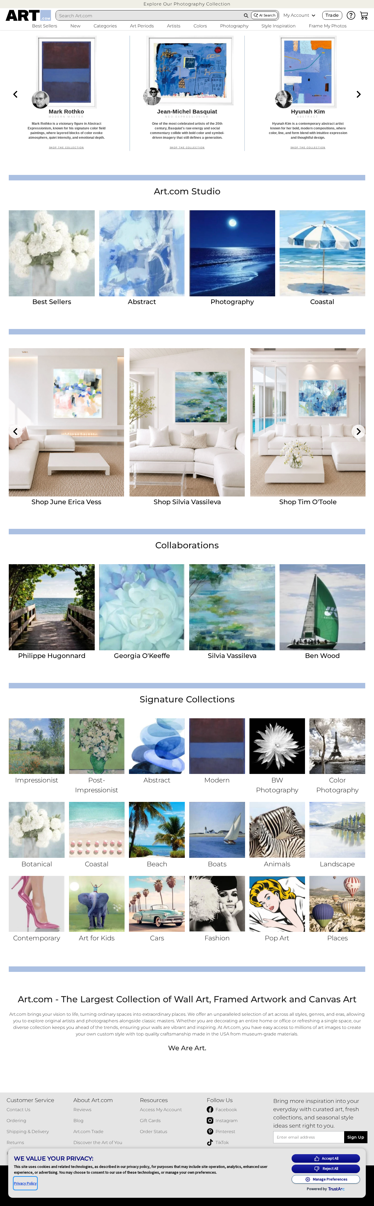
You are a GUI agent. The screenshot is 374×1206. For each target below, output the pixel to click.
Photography (232, 302)
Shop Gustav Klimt (187, 502)
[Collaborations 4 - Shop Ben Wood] (323, 607)
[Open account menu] (313, 15)
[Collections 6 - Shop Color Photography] (337, 746)
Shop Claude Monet (308, 502)
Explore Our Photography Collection (187, 4)
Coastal (322, 302)
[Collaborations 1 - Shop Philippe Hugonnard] (52, 607)
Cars (157, 938)
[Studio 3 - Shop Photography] (232, 253)
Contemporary (36, 938)
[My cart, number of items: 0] (364, 15)
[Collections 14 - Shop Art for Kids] (97, 904)
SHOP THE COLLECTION (66, 149)
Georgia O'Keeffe (142, 656)
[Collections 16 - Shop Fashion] (217, 904)
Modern (217, 780)
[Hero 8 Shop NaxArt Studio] (187, 93)
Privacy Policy (25, 1183)
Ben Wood (322, 656)
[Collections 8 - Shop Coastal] (97, 830)
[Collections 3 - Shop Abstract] (157, 746)
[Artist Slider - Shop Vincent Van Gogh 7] (66, 422)
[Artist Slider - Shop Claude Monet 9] (308, 422)
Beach (157, 864)
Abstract (142, 302)
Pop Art (277, 938)
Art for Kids (96, 938)
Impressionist (36, 780)
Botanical (36, 864)
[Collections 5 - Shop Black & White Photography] (277, 746)
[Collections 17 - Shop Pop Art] (277, 904)
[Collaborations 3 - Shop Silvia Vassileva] (232, 607)
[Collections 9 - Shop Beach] (157, 830)
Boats (217, 864)
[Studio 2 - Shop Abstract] (142, 253)
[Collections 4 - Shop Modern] (217, 746)
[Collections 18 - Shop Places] (337, 904)
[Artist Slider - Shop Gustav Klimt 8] (187, 422)
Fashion (217, 938)
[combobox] (148, 15)
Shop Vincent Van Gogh (66, 502)
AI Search (267, 15)
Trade (332, 15)
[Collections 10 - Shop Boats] (217, 830)
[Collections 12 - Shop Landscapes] (337, 830)
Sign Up (355, 1137)
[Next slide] (358, 94)
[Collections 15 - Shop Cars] (157, 904)
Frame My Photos (328, 26)
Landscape (337, 864)
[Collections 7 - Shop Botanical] (37, 830)
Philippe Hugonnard (51, 656)
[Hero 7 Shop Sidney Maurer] (66, 93)
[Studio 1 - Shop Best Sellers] (52, 253)
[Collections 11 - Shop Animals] (277, 830)
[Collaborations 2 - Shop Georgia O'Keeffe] (142, 607)
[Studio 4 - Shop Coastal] (323, 253)
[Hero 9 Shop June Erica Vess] (308, 93)
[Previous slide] (15, 94)
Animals (277, 864)
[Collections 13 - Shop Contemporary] (37, 904)
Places (337, 938)
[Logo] (28, 15)
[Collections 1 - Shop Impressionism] (37, 746)
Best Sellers (51, 302)
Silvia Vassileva (232, 656)
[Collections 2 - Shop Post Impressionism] (97, 746)
